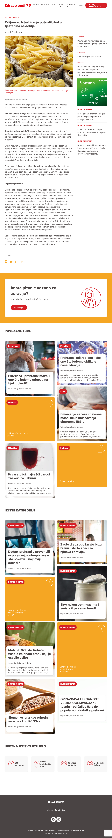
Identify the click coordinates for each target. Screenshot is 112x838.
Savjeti (36, 4)
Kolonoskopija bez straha (89, 56)
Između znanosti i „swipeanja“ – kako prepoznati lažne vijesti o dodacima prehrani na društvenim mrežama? (91, 149)
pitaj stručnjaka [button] (95, 5)
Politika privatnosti (63, 830)
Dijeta (67, 90)
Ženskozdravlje (11, 90)
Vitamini (80, 36)
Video (53, 4)
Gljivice (80, 62)
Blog (61, 4)
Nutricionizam (12, 17)
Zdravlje (31, 90)
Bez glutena (13, 346)
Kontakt (30, 830)
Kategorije (70, 4)
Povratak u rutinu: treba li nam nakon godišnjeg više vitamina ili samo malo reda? (92, 43)
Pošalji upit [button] (18, 307)
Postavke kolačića (77, 830)
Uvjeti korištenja (49, 830)
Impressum (39, 830)
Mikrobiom (65, 346)
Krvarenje (81, 52)
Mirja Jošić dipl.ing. (13, 32)
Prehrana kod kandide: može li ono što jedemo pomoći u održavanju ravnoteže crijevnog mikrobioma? (92, 71)
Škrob (62, 391)
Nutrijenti (10, 92)
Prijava (80, 5)
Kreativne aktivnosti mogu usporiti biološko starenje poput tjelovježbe (92, 132)
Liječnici (45, 4)
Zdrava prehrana (43, 90)
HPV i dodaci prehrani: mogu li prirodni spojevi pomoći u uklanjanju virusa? (91, 116)
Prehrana (22, 90)
